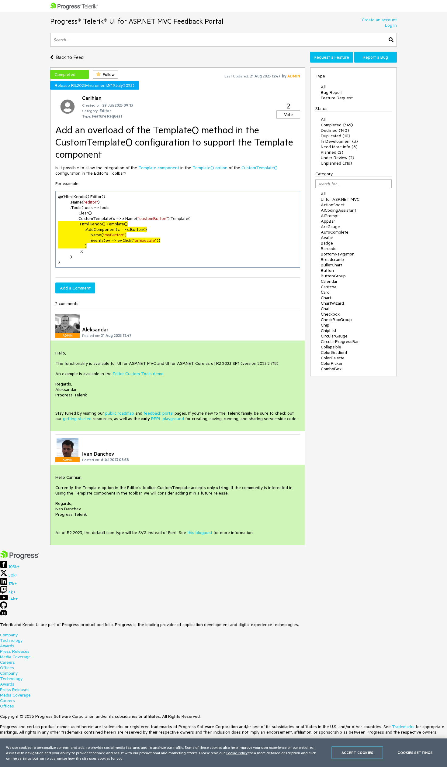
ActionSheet (333, 204)
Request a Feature (331, 57)
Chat (325, 308)
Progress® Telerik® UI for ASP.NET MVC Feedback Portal (137, 21)
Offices (7, 667)
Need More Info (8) (339, 146)
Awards (7, 646)
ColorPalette (333, 358)
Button (327, 270)
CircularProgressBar (340, 341)
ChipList (328, 330)
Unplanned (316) (336, 163)
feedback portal (158, 413)
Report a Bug (375, 57)
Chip (325, 325)
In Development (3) (339, 141)
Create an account (379, 19)
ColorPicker (332, 363)
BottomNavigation (338, 254)
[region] (223, 752)
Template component (158, 167)
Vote (288, 114)
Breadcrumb (332, 259)
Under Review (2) (337, 157)
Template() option (209, 167)
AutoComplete (334, 232)
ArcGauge (330, 226)
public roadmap (119, 413)
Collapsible (331, 347)
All (323, 87)
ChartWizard (332, 303)
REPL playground (167, 418)
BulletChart (331, 265)
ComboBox (331, 369)
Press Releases (14, 651)
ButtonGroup (333, 276)
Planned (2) (332, 152)
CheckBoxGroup (336, 319)
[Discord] (3, 614)
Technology (11, 640)
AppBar (328, 221)
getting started (77, 418)
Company (9, 635)
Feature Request (337, 98)
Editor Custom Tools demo (138, 373)
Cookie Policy (237, 752)
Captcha (328, 286)
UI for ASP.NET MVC (340, 199)
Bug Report (332, 92)
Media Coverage (15, 656)
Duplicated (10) (335, 136)
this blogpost (199, 532)
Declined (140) (335, 130)
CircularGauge (334, 336)
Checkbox (330, 314)
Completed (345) (337, 125)
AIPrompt (330, 215)
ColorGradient (334, 352)
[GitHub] (3, 607)
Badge (327, 243)
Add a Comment (75, 288)
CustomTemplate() (259, 167)
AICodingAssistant (338, 210)
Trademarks (403, 726)
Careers (7, 662)
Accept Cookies (357, 752)
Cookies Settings (414, 752)
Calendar (329, 281)
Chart (326, 297)
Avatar (327, 237)
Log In (391, 25)
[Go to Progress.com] (20, 558)
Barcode (329, 248)
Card (325, 292)
